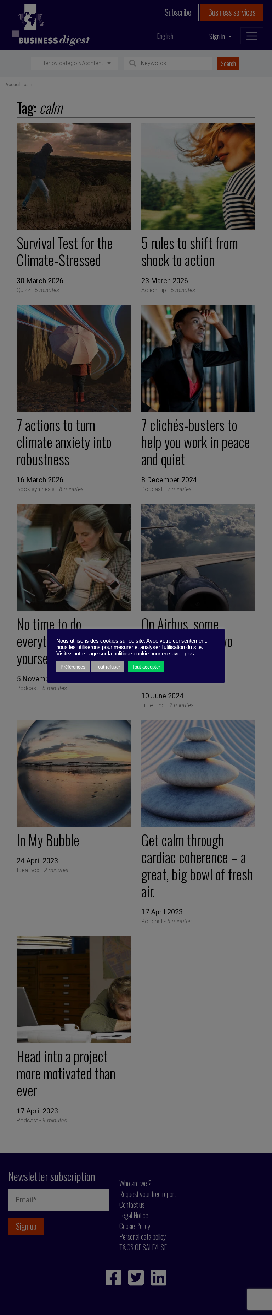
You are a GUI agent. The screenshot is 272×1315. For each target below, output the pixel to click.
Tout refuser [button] (108, 667)
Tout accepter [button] (146, 667)
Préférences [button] (73, 667)
